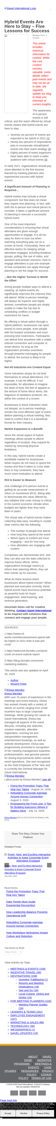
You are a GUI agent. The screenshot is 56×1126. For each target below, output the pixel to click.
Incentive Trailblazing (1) (33, 979)
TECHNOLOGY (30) (22, 1026)
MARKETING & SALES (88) (27, 1022)
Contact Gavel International (33, 610)
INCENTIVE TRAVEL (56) (25, 972)
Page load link (8, 1100)
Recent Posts (18, 683)
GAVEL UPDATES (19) (24, 1033)
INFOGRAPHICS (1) (22, 1029)
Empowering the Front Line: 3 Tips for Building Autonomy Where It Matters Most (30, 807)
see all (46, 779)
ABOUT (32, 1056)
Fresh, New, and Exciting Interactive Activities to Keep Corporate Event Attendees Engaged (23, 869)
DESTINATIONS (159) (23, 976)
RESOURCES (29, 1071)
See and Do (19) (28, 990)
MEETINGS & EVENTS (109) (28, 968)
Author (14, 680)
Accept (8, 1113)
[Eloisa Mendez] (14, 690)
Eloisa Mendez (13, 693)
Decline (23, 1113)
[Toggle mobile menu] (50, 8)
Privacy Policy (43, 1113)
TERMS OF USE (41, 1078)
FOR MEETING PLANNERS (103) (30, 1001)
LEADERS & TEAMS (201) (26, 1011)
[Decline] (1, 1118)
